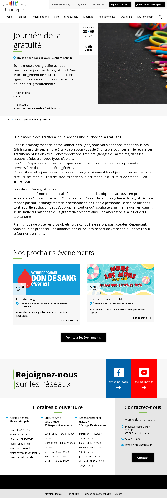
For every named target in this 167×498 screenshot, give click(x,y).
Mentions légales (54, 494)
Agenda (81, 4)
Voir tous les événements (83, 337)
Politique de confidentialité (97, 494)
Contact (143, 458)
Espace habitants (120, 4)
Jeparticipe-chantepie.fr (150, 4)
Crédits (118, 494)
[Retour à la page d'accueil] (14, 11)
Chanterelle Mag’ (61, 4)
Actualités (98, 4)
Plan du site (73, 494)
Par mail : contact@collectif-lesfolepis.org (38, 108)
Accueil (7, 119)
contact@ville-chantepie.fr (138, 444)
